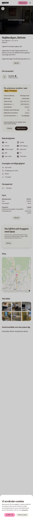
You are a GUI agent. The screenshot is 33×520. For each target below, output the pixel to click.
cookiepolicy (24, 510)
